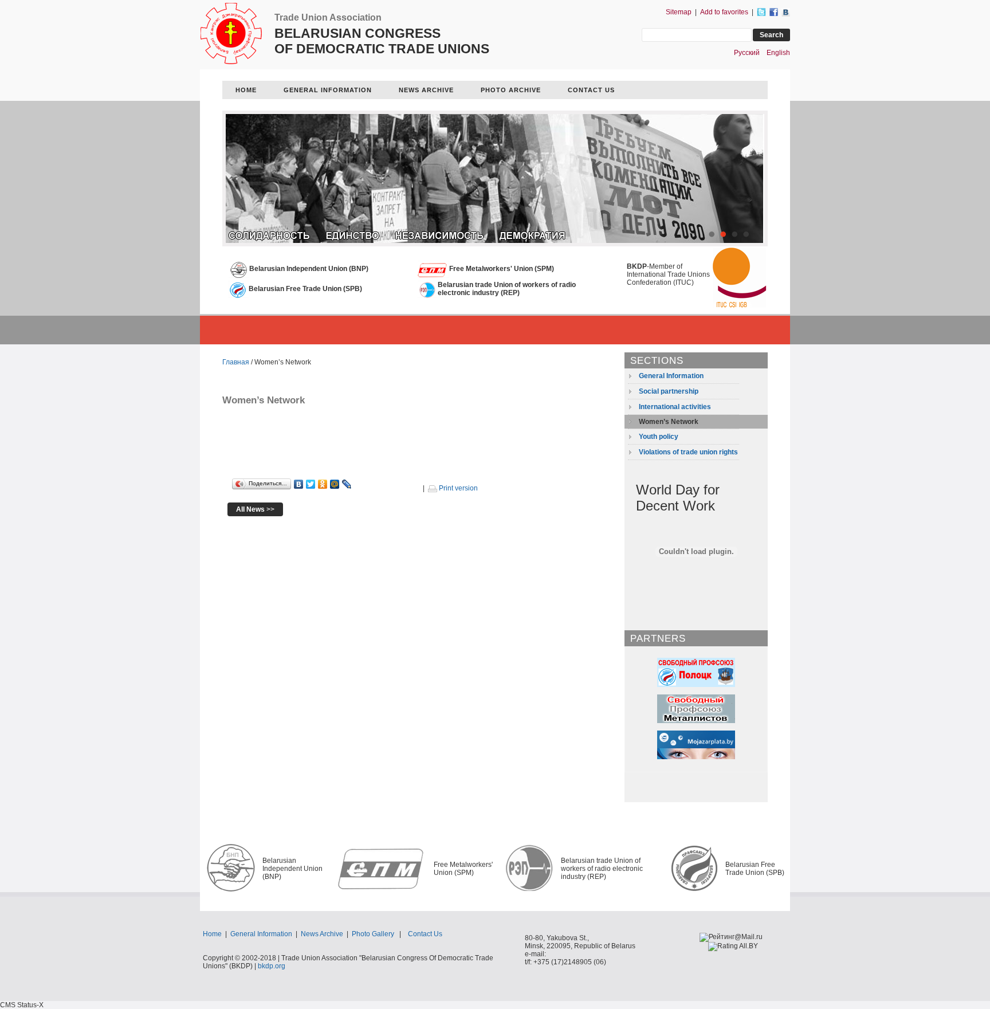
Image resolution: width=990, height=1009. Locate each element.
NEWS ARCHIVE (426, 90)
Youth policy (658, 437)
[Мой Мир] (335, 484)
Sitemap (679, 12)
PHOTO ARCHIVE (511, 90)
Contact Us (425, 934)
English (778, 53)
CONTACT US (591, 90)
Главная (235, 362)
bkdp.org (271, 966)
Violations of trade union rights (688, 452)
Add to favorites (724, 12)
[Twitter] (311, 484)
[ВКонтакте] (299, 484)
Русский (747, 53)
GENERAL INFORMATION (328, 90)
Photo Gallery (373, 934)
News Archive (322, 934)
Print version (457, 488)
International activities (675, 407)
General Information (671, 376)
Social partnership (668, 391)
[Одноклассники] (323, 484)
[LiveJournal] (347, 484)
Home (212, 934)
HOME (246, 90)
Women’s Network (668, 422)
